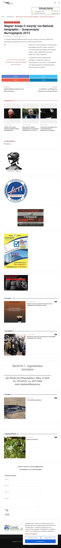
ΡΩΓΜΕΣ (7, 394)
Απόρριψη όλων (48, 538)
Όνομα (6, 479)
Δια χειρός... (8, 298)
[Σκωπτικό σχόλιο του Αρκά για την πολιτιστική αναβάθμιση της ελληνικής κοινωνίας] (14, 312)
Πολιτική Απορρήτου (31, 534)
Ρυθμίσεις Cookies (32, 538)
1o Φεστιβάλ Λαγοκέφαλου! (34, 400)
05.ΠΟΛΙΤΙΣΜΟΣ (10, 16)
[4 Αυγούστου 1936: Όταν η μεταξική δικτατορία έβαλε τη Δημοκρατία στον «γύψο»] (14, 344)
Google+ (15, 80)
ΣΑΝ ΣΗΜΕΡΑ (9, 331)
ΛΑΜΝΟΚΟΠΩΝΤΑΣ (10, 434)
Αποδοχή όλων (40, 541)
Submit (7, 514)
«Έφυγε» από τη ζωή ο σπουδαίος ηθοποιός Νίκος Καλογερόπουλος (11, 128)
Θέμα (6, 492)
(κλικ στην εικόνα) (16, 64)
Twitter (43, 76)
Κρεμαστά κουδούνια (32, 439)
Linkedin (43, 80)
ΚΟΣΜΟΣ (17, 22)
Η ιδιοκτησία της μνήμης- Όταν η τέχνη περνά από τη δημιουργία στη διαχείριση (48, 128)
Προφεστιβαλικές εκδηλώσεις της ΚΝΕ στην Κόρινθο (14, 89)
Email (6, 485)
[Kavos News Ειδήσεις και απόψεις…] (8, 3)
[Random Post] (55, 3)
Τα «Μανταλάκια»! (9, 141)
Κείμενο (6, 498)
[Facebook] (32, 545)
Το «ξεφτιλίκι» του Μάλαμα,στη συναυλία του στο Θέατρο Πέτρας (47, 89)
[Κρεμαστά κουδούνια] (14, 447)
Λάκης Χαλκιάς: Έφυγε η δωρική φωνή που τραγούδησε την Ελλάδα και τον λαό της (30, 128)
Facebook (15, 76)
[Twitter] (29, 545)
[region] (40, 532)
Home (3, 16)
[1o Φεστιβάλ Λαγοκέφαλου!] (14, 408)
